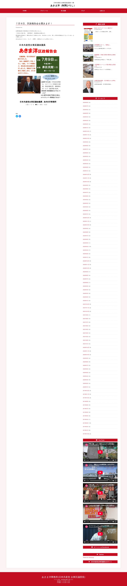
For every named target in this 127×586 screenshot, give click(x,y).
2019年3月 (85, 423)
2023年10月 (86, 225)
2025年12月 (86, 131)
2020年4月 (85, 376)
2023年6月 (85, 239)
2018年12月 (86, 433)
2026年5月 (85, 113)
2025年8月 (85, 145)
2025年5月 (85, 156)
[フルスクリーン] (115, 460)
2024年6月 (85, 196)
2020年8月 (85, 361)
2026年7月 (85, 106)
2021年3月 (85, 336)
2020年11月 (86, 351)
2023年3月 (85, 250)
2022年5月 (85, 286)
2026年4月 (85, 117)
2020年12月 (86, 347)
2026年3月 (85, 120)
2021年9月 (85, 315)
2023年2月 (85, 253)
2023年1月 (85, 257)
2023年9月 (85, 228)
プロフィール (44, 10)
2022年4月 (85, 289)
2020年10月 (86, 354)
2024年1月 (85, 214)
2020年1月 (85, 387)
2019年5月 (85, 415)
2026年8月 (85, 102)
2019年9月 (85, 401)
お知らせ (102, 10)
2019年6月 (85, 412)
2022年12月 (86, 261)
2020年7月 (85, 365)
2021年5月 (85, 329)
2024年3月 (85, 207)
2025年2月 (85, 167)
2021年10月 (86, 311)
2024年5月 (85, 199)
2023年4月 (85, 246)
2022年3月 (85, 293)
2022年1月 (85, 300)
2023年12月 (86, 217)
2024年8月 (85, 189)
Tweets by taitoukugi (88, 557)
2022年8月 (85, 275)
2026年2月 (85, 124)
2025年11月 (86, 134)
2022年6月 (85, 282)
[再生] (85, 460)
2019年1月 (85, 430)
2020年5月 (85, 372)
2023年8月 (85, 232)
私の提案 (63, 10)
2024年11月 (86, 178)
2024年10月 (86, 181)
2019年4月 (85, 419)
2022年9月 (85, 271)
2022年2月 (85, 297)
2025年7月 (85, 149)
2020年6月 (85, 369)
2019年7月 (85, 408)
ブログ (83, 10)
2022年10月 (86, 268)
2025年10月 (86, 138)
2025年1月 (85, 171)
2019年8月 (85, 405)
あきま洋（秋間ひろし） (63, 4)
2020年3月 (85, 379)
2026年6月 (85, 109)
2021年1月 (85, 343)
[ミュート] (113, 460)
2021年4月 (85, 333)
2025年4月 (85, 160)
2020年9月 (85, 358)
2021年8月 (85, 318)
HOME (25, 10)
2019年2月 (85, 426)
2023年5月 (85, 243)
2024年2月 (85, 210)
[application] (100, 452)
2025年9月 (85, 142)
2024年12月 (86, 174)
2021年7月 (85, 322)
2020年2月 (85, 383)
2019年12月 (86, 390)
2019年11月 (86, 394)
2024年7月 (85, 192)
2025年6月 (85, 152)
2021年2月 (85, 340)
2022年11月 (86, 264)
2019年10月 (86, 397)
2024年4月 (85, 203)
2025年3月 (85, 163)
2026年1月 (85, 127)
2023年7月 (85, 235)
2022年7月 (85, 279)
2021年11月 (86, 307)
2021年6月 (85, 325)
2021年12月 (86, 304)
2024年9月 (85, 185)
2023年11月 (86, 221)
